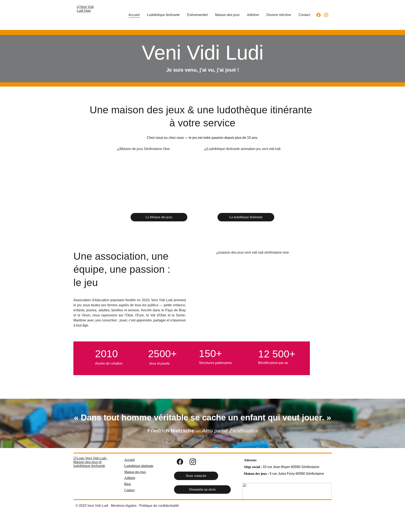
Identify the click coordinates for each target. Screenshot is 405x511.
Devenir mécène (278, 15)
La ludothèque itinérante (245, 217)
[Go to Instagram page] (326, 15)
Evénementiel (197, 15)
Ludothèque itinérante (163, 15)
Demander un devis (202, 489)
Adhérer (253, 15)
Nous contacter (196, 476)
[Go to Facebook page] (320, 15)
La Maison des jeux (159, 217)
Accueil (134, 15)
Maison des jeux (227, 15)
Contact (304, 15)
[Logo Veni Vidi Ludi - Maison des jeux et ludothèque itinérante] (93, 476)
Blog (127, 484)
